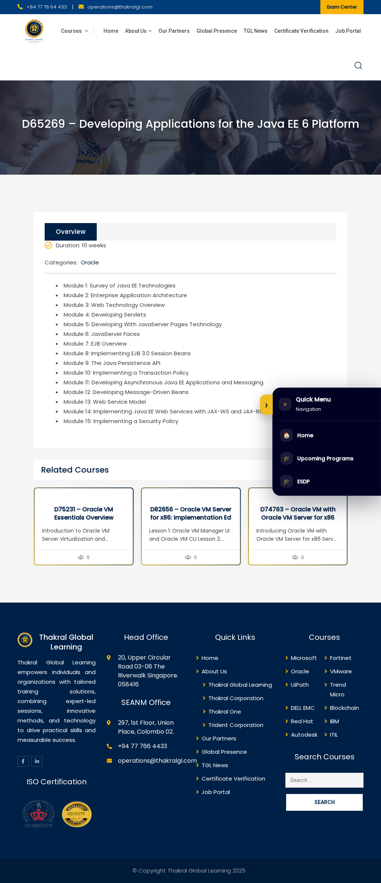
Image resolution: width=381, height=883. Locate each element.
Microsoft (304, 658)
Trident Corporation (235, 725)
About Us (136, 31)
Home (110, 31)
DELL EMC (303, 708)
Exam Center (342, 7)
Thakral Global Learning (240, 685)
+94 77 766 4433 (142, 746)
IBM (334, 721)
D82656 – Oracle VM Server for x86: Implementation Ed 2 (190, 517)
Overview (71, 231)
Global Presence (216, 31)
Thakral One (224, 711)
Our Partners (174, 31)
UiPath (300, 685)
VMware (341, 671)
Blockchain (344, 708)
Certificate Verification (301, 31)
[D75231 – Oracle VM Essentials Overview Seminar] (42, 493)
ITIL (334, 735)
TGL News (256, 31)
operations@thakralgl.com (120, 6)
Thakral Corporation (235, 698)
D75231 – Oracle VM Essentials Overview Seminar (83, 517)
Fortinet (341, 658)
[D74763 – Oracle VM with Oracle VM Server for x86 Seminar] (256, 493)
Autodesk (304, 735)
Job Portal (348, 31)
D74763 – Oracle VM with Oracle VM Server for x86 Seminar (298, 517)
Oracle (90, 262)
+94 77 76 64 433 (46, 6)
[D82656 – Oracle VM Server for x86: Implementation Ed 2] (149, 493)
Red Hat (302, 721)
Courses (72, 31)
